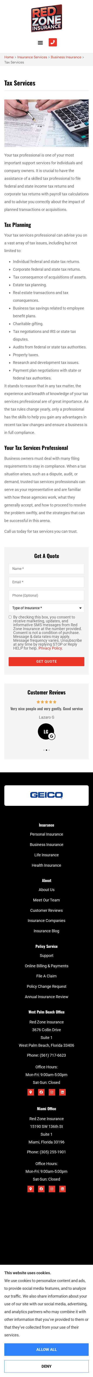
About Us (47, 889)
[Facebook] (41, 1092)
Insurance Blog (46, 931)
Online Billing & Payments (46, 966)
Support (46, 955)
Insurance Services (32, 57)
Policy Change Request (46, 986)
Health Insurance (46, 865)
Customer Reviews (46, 910)
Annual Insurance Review (46, 996)
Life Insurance (46, 855)
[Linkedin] (62, 1092)
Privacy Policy (50, 648)
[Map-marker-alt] (30, 1092)
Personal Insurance (46, 834)
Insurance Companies (46, 920)
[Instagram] (52, 1092)
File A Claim (46, 976)
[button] (40, 43)
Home (9, 57)
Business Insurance (66, 57)
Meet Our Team (46, 900)
